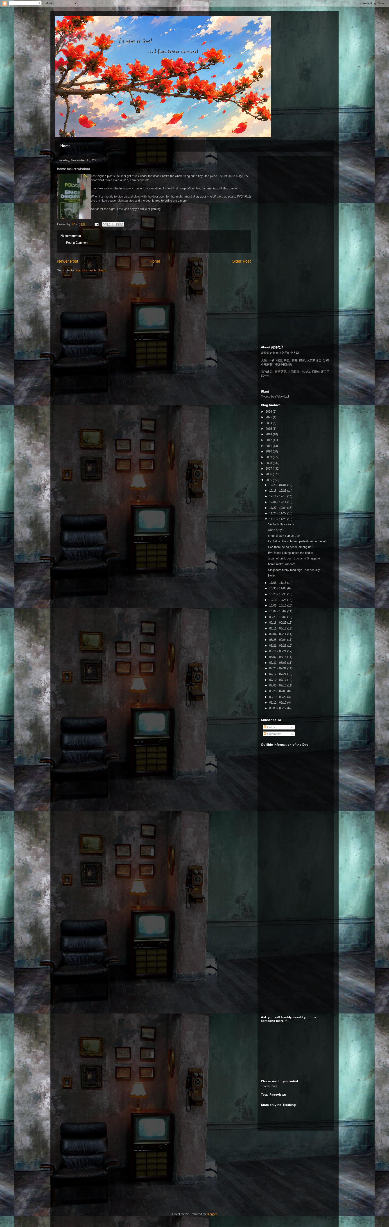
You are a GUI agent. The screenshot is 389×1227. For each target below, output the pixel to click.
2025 (269, 417)
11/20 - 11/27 (278, 513)
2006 (269, 474)
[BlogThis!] (108, 224)
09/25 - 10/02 (278, 617)
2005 (269, 480)
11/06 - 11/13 (278, 582)
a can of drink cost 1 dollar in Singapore (294, 558)
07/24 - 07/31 (278, 668)
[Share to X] (113, 224)
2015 (269, 428)
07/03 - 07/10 (278, 685)
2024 (269, 423)
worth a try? (275, 530)
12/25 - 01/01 (278, 485)
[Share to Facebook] (117, 224)
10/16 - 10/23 (278, 600)
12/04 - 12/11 (278, 502)
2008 (269, 463)
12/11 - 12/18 (278, 496)
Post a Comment (77, 242)
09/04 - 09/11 (278, 634)
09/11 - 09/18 (278, 628)
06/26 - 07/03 (278, 691)
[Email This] (104, 224)
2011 (269, 446)
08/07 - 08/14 (278, 657)
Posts (270, 727)
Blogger (212, 1214)
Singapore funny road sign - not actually (294, 570)
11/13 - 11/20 (278, 519)
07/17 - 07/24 (278, 674)
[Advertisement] (294, 187)
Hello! (272, 575)
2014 (269, 434)
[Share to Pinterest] (121, 224)
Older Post (241, 261)
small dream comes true (284, 535)
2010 (269, 451)
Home (65, 146)
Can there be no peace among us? (290, 547)
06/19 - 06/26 (278, 697)
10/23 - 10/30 (278, 594)
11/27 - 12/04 (278, 507)
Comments (273, 734)
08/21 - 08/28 (278, 645)
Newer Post (67, 261)
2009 (269, 457)
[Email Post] (96, 224)
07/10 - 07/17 (278, 680)
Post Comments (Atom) (90, 270)
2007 (269, 468)
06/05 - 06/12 (278, 708)
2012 (269, 440)
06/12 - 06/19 (278, 702)
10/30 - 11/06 (278, 588)
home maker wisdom (281, 564)
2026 (269, 411)
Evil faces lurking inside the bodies (291, 552)
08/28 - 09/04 (278, 639)
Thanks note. (269, 1086)
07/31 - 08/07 (278, 662)
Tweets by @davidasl (275, 396)
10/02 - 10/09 (278, 611)
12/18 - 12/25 (278, 490)
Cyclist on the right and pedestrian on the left (297, 541)
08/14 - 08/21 (278, 651)
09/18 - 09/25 (278, 622)
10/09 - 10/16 (278, 605)
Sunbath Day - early (281, 524)
